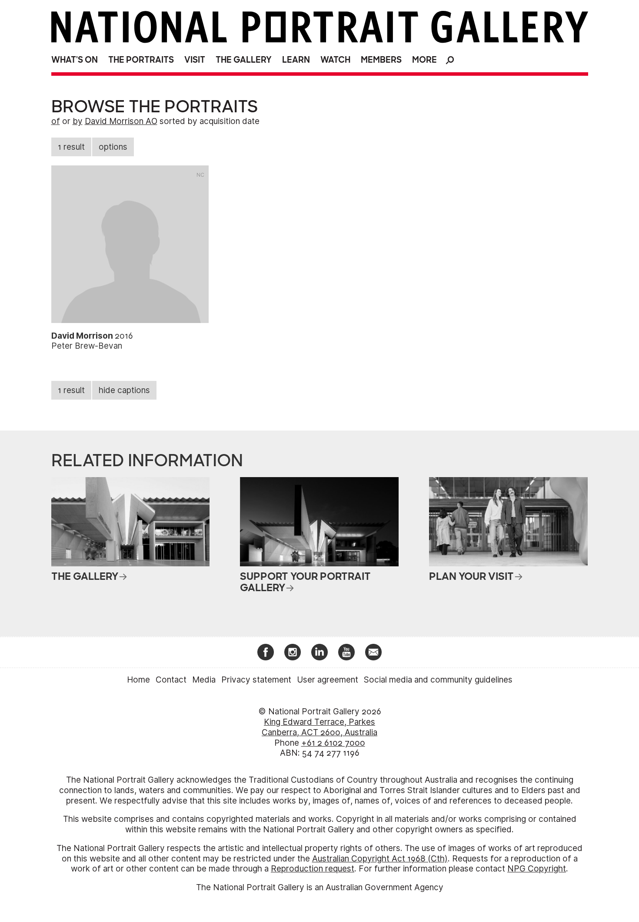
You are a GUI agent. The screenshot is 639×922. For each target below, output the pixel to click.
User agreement (327, 680)
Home (138, 680)
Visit (194, 59)
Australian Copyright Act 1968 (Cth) (380, 859)
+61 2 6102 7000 (333, 743)
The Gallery (244, 59)
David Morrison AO (121, 121)
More (424, 59)
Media (204, 680)
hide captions (124, 390)
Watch (335, 59)
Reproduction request (312, 869)
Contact (171, 680)
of (55, 121)
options (113, 147)
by (78, 121)
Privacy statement (256, 680)
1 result (71, 147)
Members (381, 59)
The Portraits (141, 59)
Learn (296, 59)
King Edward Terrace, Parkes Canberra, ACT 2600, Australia (319, 727)
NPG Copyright (536, 869)
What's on (74, 59)
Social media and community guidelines (438, 680)
